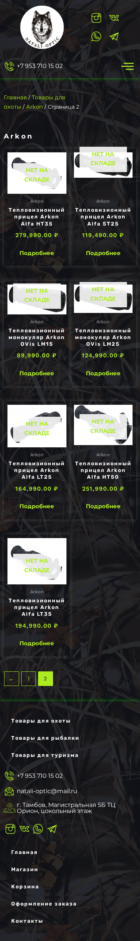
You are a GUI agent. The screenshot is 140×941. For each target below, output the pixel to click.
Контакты (27, 921)
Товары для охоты (41, 721)
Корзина (25, 886)
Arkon (34, 106)
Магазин (24, 869)
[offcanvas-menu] (127, 66)
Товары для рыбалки (45, 738)
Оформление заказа (44, 904)
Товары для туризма (45, 755)
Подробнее (36, 253)
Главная (15, 97)
